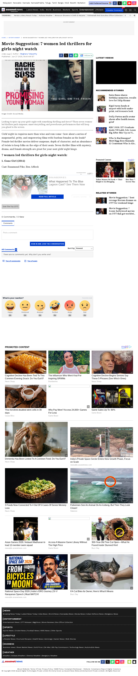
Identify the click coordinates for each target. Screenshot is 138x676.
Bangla (60, 3)
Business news (9, 647)
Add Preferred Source (98, 3)
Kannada (26, 3)
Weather (6, 656)
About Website (23, 669)
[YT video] (129, 3)
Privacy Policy (47, 669)
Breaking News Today (11, 614)
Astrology (48, 639)
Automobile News (92, 647)
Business (57, 10)
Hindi (67, 3)
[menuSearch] (135, 10)
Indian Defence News (95, 614)
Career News (59, 639)
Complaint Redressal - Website (77, 669)
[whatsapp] (124, 3)
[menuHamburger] (130, 10)
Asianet (12, 661)
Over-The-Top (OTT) (10, 206)
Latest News (32, 10)
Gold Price (38, 647)
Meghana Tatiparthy (28, 54)
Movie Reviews (48, 622)
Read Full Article (47, 197)
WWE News (45, 631)
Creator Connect (114, 10)
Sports (75, 10)
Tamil (54, 3)
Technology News (77, 647)
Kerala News (80, 614)
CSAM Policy (59, 669)
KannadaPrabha (37, 3)
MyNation (81, 3)
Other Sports (56, 631)
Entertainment (87, 10)
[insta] (134, 3)
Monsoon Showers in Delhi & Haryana (70, 15)
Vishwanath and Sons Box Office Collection (105, 15)
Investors (117, 669)
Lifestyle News (9, 639)
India (42, 10)
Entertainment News (11, 622)
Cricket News (20, 631)
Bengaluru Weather (49, 656)
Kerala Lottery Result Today (25, 15)
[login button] (127, 10)
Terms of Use (35, 669)
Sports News (8, 631)
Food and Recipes (24, 639)
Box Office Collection (64, 622)
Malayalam (7, 3)
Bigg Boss (36, 622)
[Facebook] (115, 3)
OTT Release (26, 622)
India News (43, 614)
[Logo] (13, 10)
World (48, 10)
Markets (66, 10)
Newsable (17, 3)
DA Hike (47, 647)
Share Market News (24, 647)
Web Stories (71, 639)
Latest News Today (29, 614)
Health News (38, 639)
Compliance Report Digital (101, 669)
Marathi (73, 3)
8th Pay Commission (60, 647)
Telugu (48, 3)
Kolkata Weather (46, 15)
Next (134, 15)
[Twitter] (120, 3)
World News (54, 614)
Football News (33, 631)
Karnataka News (66, 614)
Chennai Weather (33, 656)
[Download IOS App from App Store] (134, 662)
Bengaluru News (111, 614)
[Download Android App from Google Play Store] (129, 662)
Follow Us (88, 55)
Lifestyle (99, 10)
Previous (130, 15)
